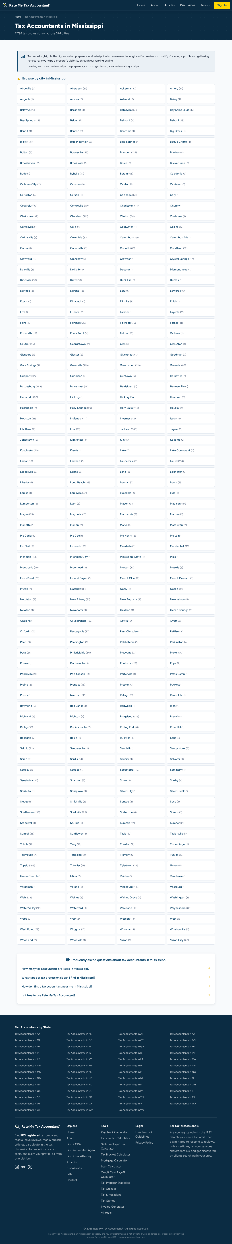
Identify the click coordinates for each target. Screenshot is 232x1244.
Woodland (28, 940)
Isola (175, 418)
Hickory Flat (129, 397)
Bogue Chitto (180, 141)
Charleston (129, 205)
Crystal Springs (182, 258)
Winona (127, 929)
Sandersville (79, 748)
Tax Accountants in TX (182, 1097)
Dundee (27, 290)
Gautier (27, 344)
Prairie (26, 684)
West (175, 918)
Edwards (177, 290)
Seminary (178, 769)
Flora (25, 322)
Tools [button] (204, 5)
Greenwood (130, 365)
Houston (28, 418)
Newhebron (179, 599)
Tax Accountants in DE (27, 1046)
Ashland (127, 99)
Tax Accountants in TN (131, 1097)
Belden (76, 120)
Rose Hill (177, 727)
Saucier (127, 759)
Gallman (177, 333)
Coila (75, 226)
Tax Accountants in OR (79, 1090)
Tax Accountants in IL (130, 1052)
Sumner (177, 823)
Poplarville (28, 674)
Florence (78, 322)
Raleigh (126, 695)
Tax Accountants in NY (131, 1084)
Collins (176, 226)
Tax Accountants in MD (28, 1065)
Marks (125, 525)
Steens (176, 812)
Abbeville (27, 88)
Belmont (127, 120)
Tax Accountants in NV (79, 1084)
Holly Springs (81, 407)
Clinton (127, 216)
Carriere (177, 184)
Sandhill (126, 748)
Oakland (127, 610)
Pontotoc (128, 663)
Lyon (75, 503)
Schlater (177, 759)
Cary (174, 195)
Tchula (26, 844)
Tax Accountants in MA (183, 1059)
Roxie (75, 737)
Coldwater (129, 226)
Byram (126, 173)
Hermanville (179, 386)
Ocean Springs (181, 610)
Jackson (128, 429)
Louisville (78, 493)
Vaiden (126, 876)
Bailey (175, 99)
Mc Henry (128, 535)
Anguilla (27, 99)
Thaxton (127, 844)
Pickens (176, 652)
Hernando (29, 397)
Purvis (26, 695)
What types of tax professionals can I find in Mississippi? (58, 977)
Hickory (76, 397)
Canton (127, 184)
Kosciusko (29, 450)
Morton (127, 567)
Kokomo (177, 439)
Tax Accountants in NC (183, 1071)
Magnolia (78, 514)
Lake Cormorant (182, 450)
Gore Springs (30, 365)
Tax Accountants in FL (79, 1046)
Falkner (126, 312)
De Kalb (77, 269)
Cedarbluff (28, 205)
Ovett (175, 620)
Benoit (26, 131)
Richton (77, 716)
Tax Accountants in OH (183, 1084)
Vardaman (28, 886)
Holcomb (177, 397)
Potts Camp (179, 674)
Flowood (128, 322)
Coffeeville (29, 226)
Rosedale (27, 737)
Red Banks (78, 705)
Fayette (177, 312)
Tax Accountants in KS (27, 1059)
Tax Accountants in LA (130, 1059)
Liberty (26, 482)
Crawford (28, 258)
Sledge (26, 801)
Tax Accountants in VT (131, 1103)
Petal (26, 652)
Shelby (176, 780)
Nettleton (28, 599)
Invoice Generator (112, 1206)
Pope (175, 663)
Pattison (177, 631)
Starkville (78, 812)
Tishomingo (179, 844)
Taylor (125, 833)
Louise (26, 493)
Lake (125, 450)
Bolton (26, 152)
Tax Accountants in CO (79, 1040)
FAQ (69, 1174)
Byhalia (77, 173)
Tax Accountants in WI (27, 1109)
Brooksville (78, 163)
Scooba (76, 769)
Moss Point (29, 578)
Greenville (79, 365)
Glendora (27, 354)
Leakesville (28, 471)
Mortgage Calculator (114, 1160)
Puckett (176, 684)
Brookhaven (30, 163)
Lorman (126, 482)
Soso (175, 801)
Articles (169, 5)
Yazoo (125, 940)
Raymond (28, 705)
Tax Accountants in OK (28, 1090)
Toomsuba (28, 854)
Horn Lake (129, 407)
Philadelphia (80, 652)
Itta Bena (27, 429)
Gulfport (28, 376)
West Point (29, 929)
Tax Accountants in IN (182, 1052)
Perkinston (178, 642)
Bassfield (77, 110)
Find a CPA (74, 1144)
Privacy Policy (144, 1142)
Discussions (187, 5)
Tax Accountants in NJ (182, 1078)
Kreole (76, 450)
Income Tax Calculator (115, 1138)
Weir (75, 918)
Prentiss (77, 684)
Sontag (126, 801)
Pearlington (79, 642)
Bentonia (127, 131)
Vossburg (177, 886)
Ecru (125, 290)
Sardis (76, 759)
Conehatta (78, 248)
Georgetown (80, 344)
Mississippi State (132, 556)
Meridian (29, 556)
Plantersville (79, 663)
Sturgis (76, 823)
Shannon (77, 780)
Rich (174, 705)
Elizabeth (77, 301)
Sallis (175, 737)
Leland (76, 471)
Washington (179, 897)
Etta (24, 312)
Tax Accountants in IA (27, 1052)
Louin (175, 482)
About (155, 5)
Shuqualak (78, 791)
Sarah (25, 759)
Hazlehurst (79, 386)
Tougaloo (78, 854)
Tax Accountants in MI (130, 1065)
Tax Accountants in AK (27, 1033)
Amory (176, 88)
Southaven (30, 812)
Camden (77, 184)
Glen (124, 344)
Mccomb (78, 546)
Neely (125, 589)
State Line (128, 812)
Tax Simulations (111, 1194)
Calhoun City (31, 184)
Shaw (125, 780)
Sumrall (27, 833)
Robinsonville (80, 727)
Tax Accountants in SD (79, 1097)
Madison (178, 503)
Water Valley (30, 908)
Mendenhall (179, 546)
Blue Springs (129, 141)
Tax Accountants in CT (131, 1040)
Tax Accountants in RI (182, 1090)
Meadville (127, 546)
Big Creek (178, 131)
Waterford (78, 908)
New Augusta (130, 599)
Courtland (179, 248)
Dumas (176, 280)
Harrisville (178, 376)
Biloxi (26, 141)
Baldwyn (28, 110)
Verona (76, 886)
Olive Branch (81, 620)
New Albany (80, 599)
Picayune (128, 652)
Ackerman (128, 88)
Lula (174, 493)
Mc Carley (28, 535)
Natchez (78, 589)
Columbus (130, 237)
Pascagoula (80, 631)
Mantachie (128, 514)
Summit (127, 823)
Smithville (78, 801)
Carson (76, 195)
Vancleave (178, 876)
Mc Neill (27, 546)
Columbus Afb (181, 237)
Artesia (76, 99)
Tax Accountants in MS (79, 1071)
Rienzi (176, 716)
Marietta (27, 525)
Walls (26, 897)
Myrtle (26, 589)
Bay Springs (30, 120)
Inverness (128, 418)
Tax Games (108, 1200)
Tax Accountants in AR (131, 1033)
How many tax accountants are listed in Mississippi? (55, 968)
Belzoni (177, 120)
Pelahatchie (129, 642)
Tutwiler (77, 865)
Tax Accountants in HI (182, 1046)
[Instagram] (17, 1167)
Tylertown (129, 865)
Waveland (128, 908)
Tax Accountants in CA (27, 1040)
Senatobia (29, 780)
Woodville (78, 940)
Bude (25, 173)
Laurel (177, 461)
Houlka (176, 407)
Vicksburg (129, 886)
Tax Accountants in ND (28, 1078)
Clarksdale (29, 216)
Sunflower (78, 833)
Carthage (128, 195)
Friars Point (79, 333)
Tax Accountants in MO (28, 1071)
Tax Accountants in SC (27, 1097)
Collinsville (28, 237)
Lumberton (29, 503)
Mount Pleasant (181, 578)
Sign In (222, 5)
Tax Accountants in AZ (182, 1033)
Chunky (176, 205)
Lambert (77, 461)
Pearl (26, 642)
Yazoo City (179, 940)
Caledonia (178, 173)
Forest (176, 322)
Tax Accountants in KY (79, 1059)
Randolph (178, 695)
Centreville (79, 205)
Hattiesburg (31, 386)
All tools (106, 1212)
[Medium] (23, 1167)
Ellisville (126, 301)
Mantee (176, 514)
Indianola (78, 418)
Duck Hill (127, 280)
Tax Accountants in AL (79, 1033)
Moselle (176, 567)
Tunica (176, 854)
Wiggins (77, 929)
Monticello (29, 567)
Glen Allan (178, 344)
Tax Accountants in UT (27, 1103)
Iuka (75, 429)
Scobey (26, 769)
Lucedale (128, 493)
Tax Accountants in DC (183, 1040)
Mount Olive (129, 578)
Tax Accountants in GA (131, 1046)
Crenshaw (78, 258)
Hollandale (28, 407)
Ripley (26, 727)
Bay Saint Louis (182, 110)
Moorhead (78, 567)
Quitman (78, 695)
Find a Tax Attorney (79, 1156)
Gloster (76, 354)
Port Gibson (80, 674)
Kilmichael (78, 439)
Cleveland (79, 216)
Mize (174, 556)
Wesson (127, 918)
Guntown (128, 376)
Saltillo (27, 748)
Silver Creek (179, 791)
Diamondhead (181, 269)
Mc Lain (176, 535)
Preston (126, 684)
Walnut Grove (130, 897)
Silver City (128, 791)
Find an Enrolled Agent (81, 1150)
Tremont (127, 854)
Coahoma (178, 216)
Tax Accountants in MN (183, 1065)
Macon (127, 503)
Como (26, 248)
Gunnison (78, 376)
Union (176, 865)
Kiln (124, 439)
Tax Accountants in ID (79, 1052)
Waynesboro (180, 908)
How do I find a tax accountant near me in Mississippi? (57, 986)
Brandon (128, 152)
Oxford (27, 631)
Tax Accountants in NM (28, 1084)
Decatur (127, 269)
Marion (76, 525)
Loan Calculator (111, 1166)
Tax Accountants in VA (79, 1103)
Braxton (177, 152)
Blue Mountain (81, 141)
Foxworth (28, 333)
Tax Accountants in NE (79, 1078)
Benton (76, 131)
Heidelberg (128, 386)
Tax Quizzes (108, 1188)
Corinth (127, 248)
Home (141, 5)
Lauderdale (128, 461)
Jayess (176, 429)
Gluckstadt (129, 354)
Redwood (128, 705)
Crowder (127, 258)
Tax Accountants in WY (131, 1109)
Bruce (125, 163)
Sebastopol (129, 769)
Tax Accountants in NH (131, 1078)
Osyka (126, 620)
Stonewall (28, 823)
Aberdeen (78, 88)
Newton (27, 610)
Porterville (128, 674)
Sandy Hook (179, 748)
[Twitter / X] (30, 1167)
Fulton (126, 333)
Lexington (178, 471)
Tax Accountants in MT (131, 1071)
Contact (72, 1180)
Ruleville (127, 737)
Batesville (128, 110)
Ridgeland (129, 716)
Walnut (76, 897)
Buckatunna (179, 163)
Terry (75, 844)
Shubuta (28, 791)
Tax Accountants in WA (183, 1103)
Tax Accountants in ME (79, 1065)
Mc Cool (77, 535)
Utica (75, 876)
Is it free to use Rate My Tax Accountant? (48, 995)
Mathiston (178, 525)
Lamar (26, 461)
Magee (27, 514)
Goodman (178, 354)
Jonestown (29, 439)
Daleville (27, 269)
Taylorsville (179, 833)
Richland (27, 716)
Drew (76, 280)
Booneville (79, 152)
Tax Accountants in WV (80, 1109)
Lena (125, 471)
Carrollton (28, 195)
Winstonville (179, 929)
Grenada (178, 365)
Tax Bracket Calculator (115, 1154)
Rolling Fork (129, 727)
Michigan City (80, 556)
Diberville (28, 280)
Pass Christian (131, 631)
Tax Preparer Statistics (115, 1182)
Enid (175, 301)
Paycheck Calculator (114, 1132)
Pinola (25, 663)
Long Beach (80, 482)
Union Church (30, 876)
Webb (25, 918)
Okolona (27, 620)
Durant (77, 290)
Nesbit (176, 589)
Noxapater (78, 610)
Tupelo (27, 865)
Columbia (79, 237)
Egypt (25, 301)
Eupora (77, 312)
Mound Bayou (80, 578)
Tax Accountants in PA (130, 1090)
